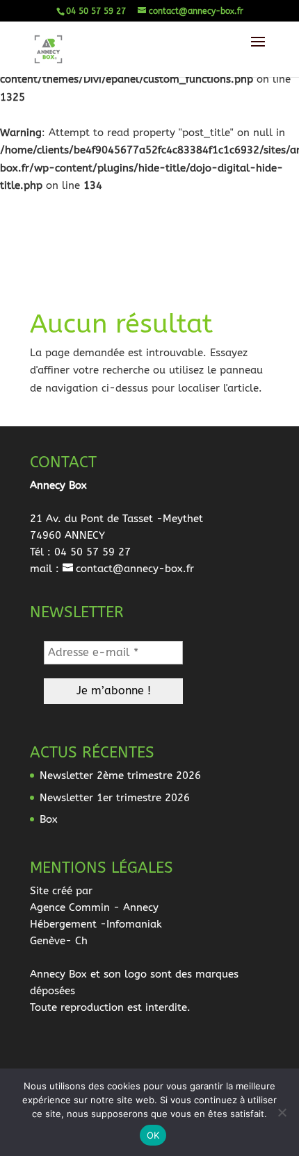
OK (153, 1135)
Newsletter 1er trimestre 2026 (115, 797)
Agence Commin (70, 907)
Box (49, 819)
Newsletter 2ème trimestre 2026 (120, 775)
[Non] (282, 1112)
